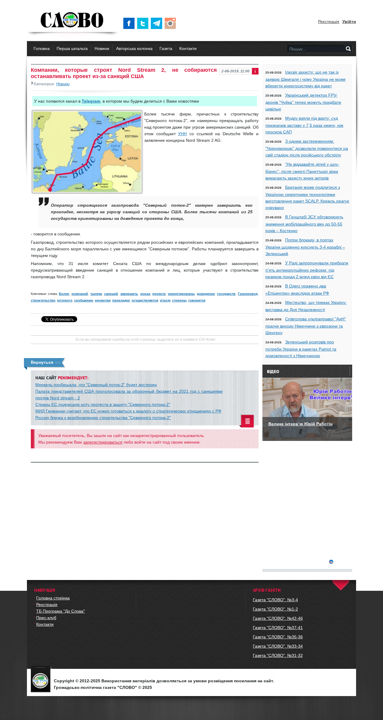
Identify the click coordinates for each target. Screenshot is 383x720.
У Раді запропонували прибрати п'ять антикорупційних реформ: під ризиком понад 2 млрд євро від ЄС (306, 270)
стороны (179, 300)
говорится (196, 300)
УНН (182, 133)
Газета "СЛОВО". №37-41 (278, 627)
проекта (158, 294)
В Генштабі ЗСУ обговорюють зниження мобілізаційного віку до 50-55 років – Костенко (304, 223)
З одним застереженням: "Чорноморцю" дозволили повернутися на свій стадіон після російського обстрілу (306, 148)
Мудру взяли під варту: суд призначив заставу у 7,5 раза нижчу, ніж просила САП (304, 125)
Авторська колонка (134, 48)
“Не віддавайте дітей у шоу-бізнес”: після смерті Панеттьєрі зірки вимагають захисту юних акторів (302, 171)
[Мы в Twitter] (144, 23)
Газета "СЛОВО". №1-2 (275, 609)
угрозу (165, 300)
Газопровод (248, 294)
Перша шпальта (72, 48)
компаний (80, 294)
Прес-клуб (46, 617)
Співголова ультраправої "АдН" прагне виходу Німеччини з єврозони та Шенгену (305, 325)
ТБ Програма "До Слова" (60, 611)
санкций (111, 294)
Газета (165, 48)
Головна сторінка (53, 598)
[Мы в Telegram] (158, 23)
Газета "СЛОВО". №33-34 (278, 646)
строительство (43, 300)
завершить (129, 294)
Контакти (188, 48)
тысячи (96, 294)
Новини (102, 48)
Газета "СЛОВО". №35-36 (278, 636)
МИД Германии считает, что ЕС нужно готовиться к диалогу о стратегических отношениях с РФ (128, 411)
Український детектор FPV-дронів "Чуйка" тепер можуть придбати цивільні (303, 102)
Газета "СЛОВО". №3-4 (275, 599)
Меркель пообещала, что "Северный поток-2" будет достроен (96, 384)
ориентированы (181, 294)
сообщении (83, 300)
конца (145, 294)
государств (226, 294)
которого (64, 300)
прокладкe (121, 300)
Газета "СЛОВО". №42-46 (278, 618)
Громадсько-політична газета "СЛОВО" (72, 20)
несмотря (102, 300)
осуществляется (145, 300)
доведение (206, 294)
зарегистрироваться (102, 442)
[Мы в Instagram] (171, 23)
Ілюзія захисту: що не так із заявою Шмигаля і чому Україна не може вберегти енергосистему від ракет (305, 79)
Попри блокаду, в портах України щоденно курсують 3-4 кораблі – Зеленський (305, 247)
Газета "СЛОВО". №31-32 (278, 655)
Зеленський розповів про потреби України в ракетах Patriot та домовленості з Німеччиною (300, 349)
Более (64, 294)
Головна (42, 48)
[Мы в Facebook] (130, 23)
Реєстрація (328, 21)
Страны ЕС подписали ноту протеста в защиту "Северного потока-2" (102, 404)
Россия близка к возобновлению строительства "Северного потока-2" (103, 417)
